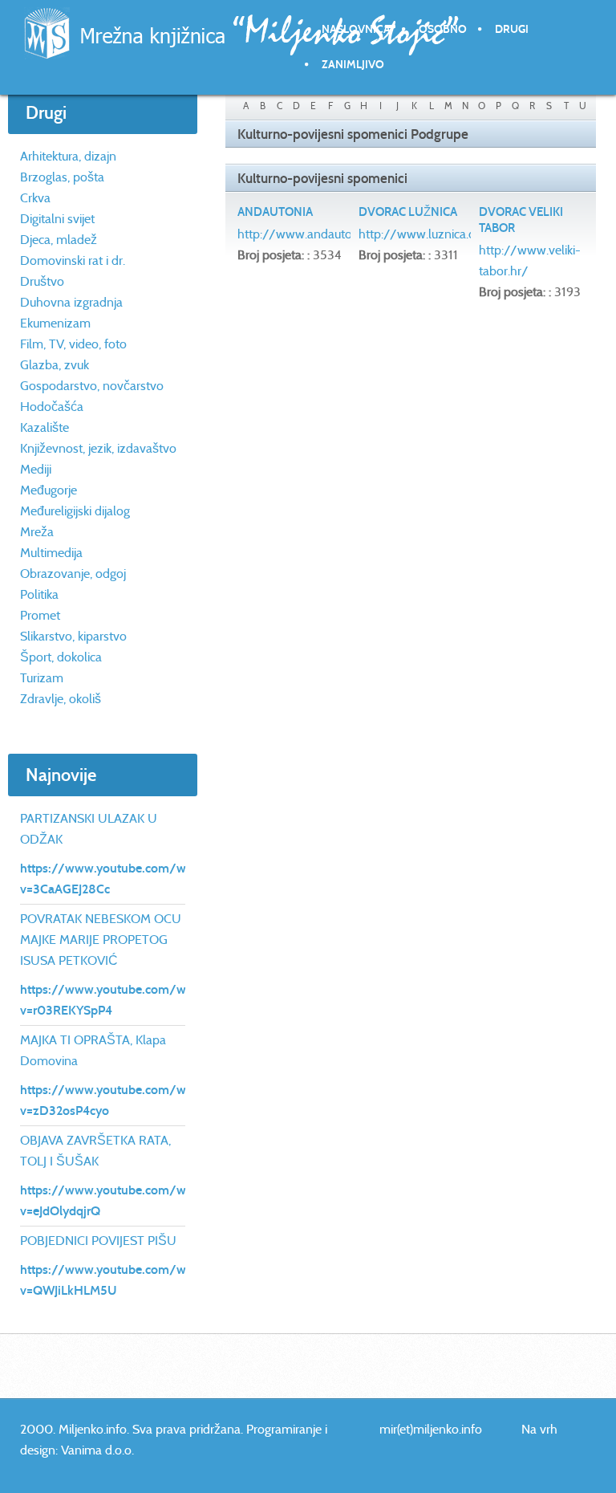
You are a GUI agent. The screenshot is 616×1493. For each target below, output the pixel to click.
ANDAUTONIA (275, 212)
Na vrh (539, 1429)
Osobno (443, 29)
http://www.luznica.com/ (429, 234)
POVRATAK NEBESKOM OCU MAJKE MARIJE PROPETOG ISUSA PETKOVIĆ (100, 939)
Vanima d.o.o (96, 1450)
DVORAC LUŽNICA (408, 212)
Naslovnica (356, 29)
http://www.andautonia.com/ (319, 234)
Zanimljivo (353, 64)
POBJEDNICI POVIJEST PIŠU (98, 1240)
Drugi (512, 29)
